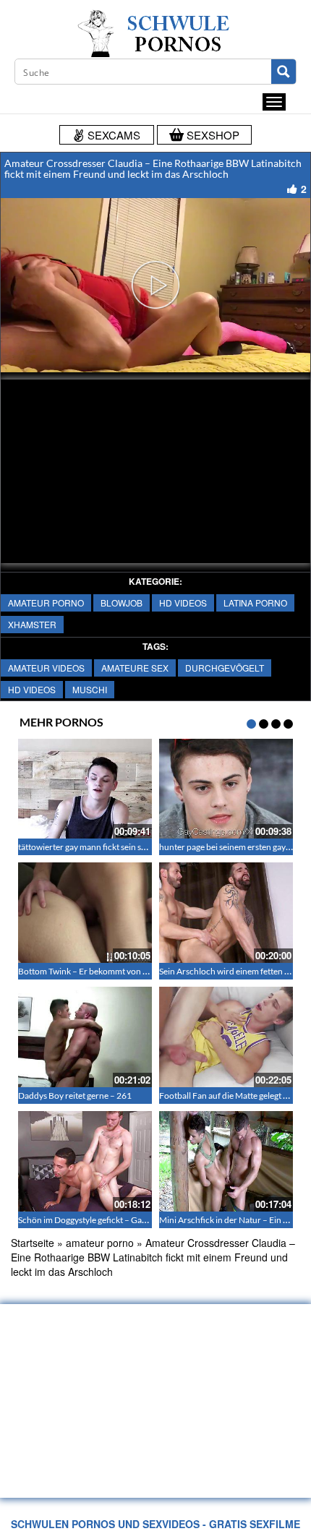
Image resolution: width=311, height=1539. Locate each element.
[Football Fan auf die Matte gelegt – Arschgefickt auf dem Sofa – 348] (226, 1037)
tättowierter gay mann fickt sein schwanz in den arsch (118, 846)
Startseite (32, 1242)
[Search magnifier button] (283, 71)
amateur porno (46, 602)
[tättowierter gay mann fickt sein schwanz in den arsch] (85, 789)
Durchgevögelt (224, 667)
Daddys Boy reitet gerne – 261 (75, 1095)
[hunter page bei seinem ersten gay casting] (226, 789)
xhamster (32, 624)
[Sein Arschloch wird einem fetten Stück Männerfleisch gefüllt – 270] (226, 912)
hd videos (183, 602)
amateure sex (135, 667)
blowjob (121, 602)
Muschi (89, 689)
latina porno (255, 602)
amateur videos (46, 667)
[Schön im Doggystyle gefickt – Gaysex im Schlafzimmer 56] (85, 1161)
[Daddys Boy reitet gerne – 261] (85, 1037)
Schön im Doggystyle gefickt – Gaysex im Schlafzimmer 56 (126, 1219)
